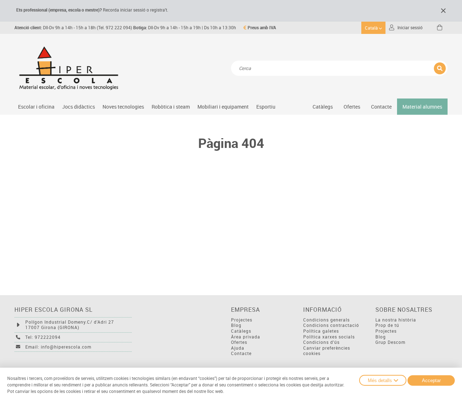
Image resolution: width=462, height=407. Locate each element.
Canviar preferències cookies (326, 350)
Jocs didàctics (78, 106)
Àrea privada (245, 337)
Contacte (381, 106)
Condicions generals (326, 320)
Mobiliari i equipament (223, 106)
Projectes (241, 320)
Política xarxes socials (329, 337)
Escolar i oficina (36, 106)
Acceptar (431, 380)
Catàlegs (323, 106)
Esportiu (265, 106)
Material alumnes (422, 106)
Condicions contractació (331, 325)
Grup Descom (390, 342)
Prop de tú (387, 325)
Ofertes (239, 342)
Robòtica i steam (171, 106)
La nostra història (395, 320)
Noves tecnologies (123, 106)
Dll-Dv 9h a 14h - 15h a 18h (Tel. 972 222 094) (73, 27)
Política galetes (321, 331)
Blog (236, 325)
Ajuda (237, 348)
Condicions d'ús (321, 342)
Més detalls (380, 380)
